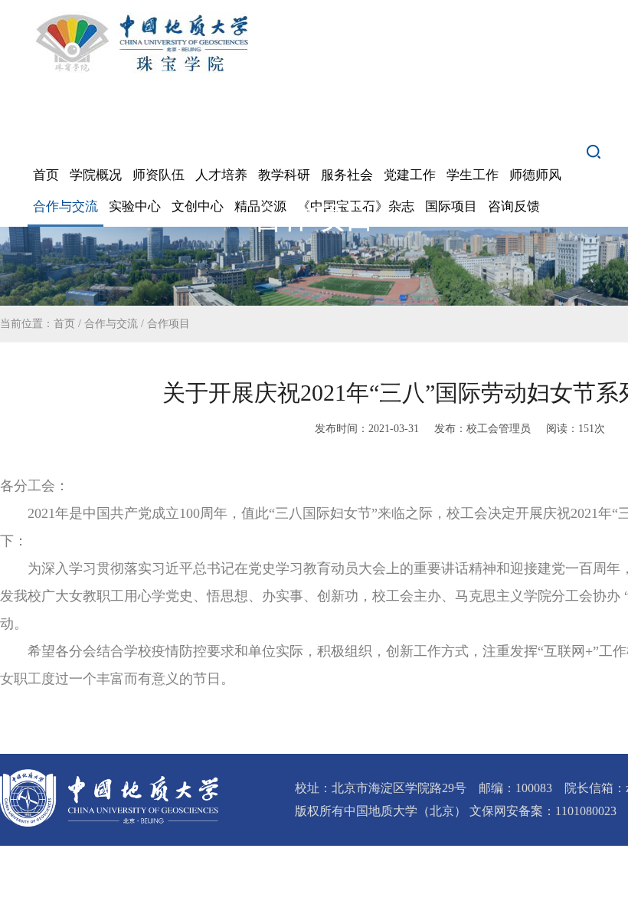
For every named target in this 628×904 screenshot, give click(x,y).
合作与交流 (111, 323)
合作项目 (168, 323)
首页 (64, 323)
